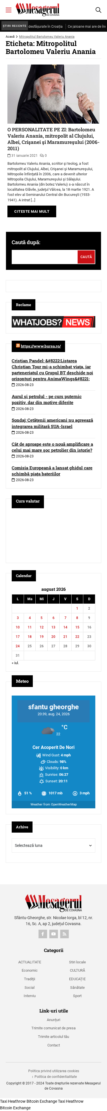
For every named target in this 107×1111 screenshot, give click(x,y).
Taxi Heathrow (13, 1101)
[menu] (8, 10)
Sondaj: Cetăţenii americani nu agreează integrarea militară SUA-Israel (52, 423)
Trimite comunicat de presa (53, 1028)
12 (42, 627)
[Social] (43, 934)
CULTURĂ (77, 970)
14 (65, 627)
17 (18, 636)
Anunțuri (53, 1020)
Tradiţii (29, 979)
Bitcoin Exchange (42, 1101)
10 (18, 627)
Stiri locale (77, 962)
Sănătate (77, 987)
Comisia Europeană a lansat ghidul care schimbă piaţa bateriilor (52, 471)
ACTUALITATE (29, 962)
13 (53, 627)
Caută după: (26, 242)
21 (65, 636)
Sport (77, 996)
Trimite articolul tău (53, 1036)
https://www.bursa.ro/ (41, 346)
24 (18, 646)
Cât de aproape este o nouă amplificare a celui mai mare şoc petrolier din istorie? (52, 447)
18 (30, 636)
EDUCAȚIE (77, 979)
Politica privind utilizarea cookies (53, 1071)
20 (53, 636)
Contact (53, 1045)
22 (77, 636)
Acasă (10, 37)
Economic (30, 970)
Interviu (30, 996)
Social (30, 987)
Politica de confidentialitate (56, 1077)
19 (42, 636)
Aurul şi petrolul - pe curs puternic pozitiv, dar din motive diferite (47, 399)
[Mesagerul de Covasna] (37, 9)
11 (30, 627)
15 (77, 627)
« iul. (15, 663)
